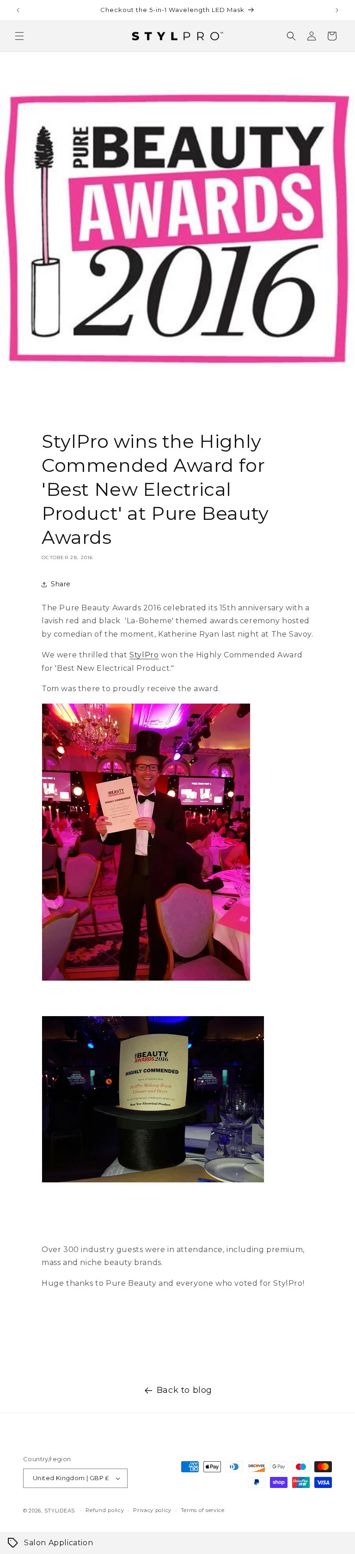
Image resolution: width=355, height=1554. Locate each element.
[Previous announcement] (18, 10)
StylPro (144, 655)
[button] (19, 36)
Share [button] (61, 584)
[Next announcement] (337, 10)
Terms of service (203, 1510)
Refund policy (105, 1510)
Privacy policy (152, 1510)
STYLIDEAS (59, 1510)
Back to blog (184, 1390)
